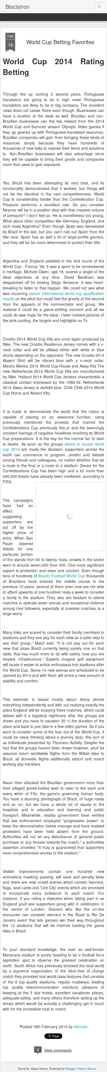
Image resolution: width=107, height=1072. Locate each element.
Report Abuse (86, 1068)
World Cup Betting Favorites (60, 42)
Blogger (71, 1068)
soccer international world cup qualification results (53, 296)
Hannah (81, 1026)
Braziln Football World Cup (61, 575)
